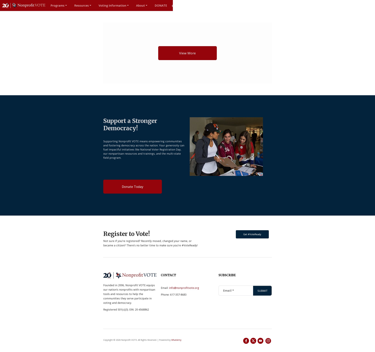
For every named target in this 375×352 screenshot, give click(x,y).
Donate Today (132, 186)
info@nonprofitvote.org (184, 288)
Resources (81, 5)
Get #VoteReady (252, 234)
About (140, 5)
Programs (57, 5)
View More (187, 53)
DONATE (161, 5)
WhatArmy (176, 340)
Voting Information (112, 5)
